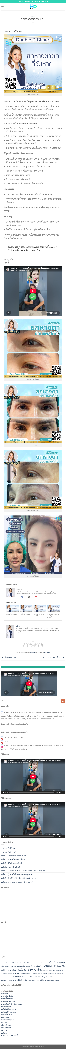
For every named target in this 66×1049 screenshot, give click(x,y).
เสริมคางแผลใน (7, 980)
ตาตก (8, 970)
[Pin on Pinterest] (38, 645)
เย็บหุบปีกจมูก (42, 977)
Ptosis (14, 963)
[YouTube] (35, 597)
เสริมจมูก (18, 980)
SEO (28, 963)
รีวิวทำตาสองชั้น (38, 973)
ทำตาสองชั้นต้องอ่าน (28, 611)
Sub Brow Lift (44, 963)
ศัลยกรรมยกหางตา (10, 657)
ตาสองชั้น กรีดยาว (7, 999)
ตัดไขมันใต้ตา (6, 1007)
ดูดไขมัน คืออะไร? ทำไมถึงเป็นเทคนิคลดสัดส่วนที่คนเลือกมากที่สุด (23, 871)
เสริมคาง (49, 976)
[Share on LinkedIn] (42, 645)
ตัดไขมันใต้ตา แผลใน (8, 1009)
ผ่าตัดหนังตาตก (56, 970)
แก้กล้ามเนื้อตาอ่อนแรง (29, 980)
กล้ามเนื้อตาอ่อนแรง (57, 962)
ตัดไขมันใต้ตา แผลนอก (9, 1012)
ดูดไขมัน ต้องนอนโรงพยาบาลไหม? (13, 859)
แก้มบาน (37, 980)
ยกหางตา (33, 16)
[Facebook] (21, 597)
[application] (33, 776)
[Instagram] (28, 597)
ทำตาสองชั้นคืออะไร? (8, 852)
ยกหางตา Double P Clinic (28, 973)
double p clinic (5, 963)
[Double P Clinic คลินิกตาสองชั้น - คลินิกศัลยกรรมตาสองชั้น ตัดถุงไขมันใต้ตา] (33, 6)
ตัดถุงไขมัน (28, 966)
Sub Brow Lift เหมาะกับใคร (52, 657)
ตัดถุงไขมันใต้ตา (15, 611)
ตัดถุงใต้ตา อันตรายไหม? (11, 614)
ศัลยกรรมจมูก (46, 973)
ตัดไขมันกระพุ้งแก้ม (52, 965)
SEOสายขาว (38, 963)
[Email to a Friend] (35, 645)
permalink (47, 652)
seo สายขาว (33, 963)
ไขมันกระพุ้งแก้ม (55, 980)
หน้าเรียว (23, 977)
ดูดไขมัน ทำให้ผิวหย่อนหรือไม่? (11, 863)
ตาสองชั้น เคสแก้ (6, 1014)
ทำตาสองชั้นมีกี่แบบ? (8, 848)
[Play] (3, 793)
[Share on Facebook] (27, 645)
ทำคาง (25, 970)
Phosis (10, 963)
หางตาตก (27, 977)
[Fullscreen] (62, 793)
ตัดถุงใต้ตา (22, 966)
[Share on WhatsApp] (23, 645)
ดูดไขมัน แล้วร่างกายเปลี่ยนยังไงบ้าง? (13, 856)
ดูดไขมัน (14, 966)
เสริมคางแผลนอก (58, 977)
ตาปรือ (12, 970)
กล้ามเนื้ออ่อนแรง (5, 966)
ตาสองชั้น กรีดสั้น (7, 996)
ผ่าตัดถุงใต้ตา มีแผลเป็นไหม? (25, 615)
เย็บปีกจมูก (34, 976)
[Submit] (63, 701)
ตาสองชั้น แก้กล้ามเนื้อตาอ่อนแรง (12, 1004)
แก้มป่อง (42, 980)
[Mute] (60, 793)
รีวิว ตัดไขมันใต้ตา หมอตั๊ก (10, 1036)
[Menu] (2, 6)
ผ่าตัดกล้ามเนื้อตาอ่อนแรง (47, 970)
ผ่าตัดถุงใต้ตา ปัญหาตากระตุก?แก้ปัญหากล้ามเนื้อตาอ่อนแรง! (53, 616)
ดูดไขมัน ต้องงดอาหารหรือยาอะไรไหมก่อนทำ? (17, 882)
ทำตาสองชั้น (34, 969)
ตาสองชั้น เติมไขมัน (8, 1001)
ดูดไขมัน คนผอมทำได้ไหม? (10, 867)
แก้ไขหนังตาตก (48, 980)
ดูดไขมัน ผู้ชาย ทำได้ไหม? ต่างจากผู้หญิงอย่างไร (17, 874)
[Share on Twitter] (31, 645)
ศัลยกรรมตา (53, 973)
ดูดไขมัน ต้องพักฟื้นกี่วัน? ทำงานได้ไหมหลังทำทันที (18, 878)
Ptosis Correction (21, 963)
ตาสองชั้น (19, 970)
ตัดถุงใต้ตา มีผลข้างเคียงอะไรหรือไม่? (39, 615)
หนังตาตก (17, 976)
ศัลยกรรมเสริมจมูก (9, 977)
